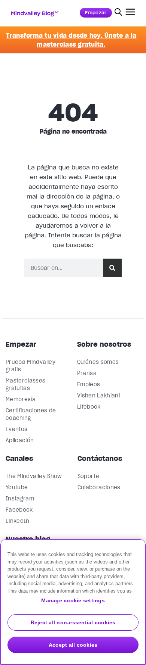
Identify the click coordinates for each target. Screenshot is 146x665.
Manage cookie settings (73, 600)
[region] (73, 602)
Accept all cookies (73, 645)
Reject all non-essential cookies (73, 622)
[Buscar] (112, 268)
